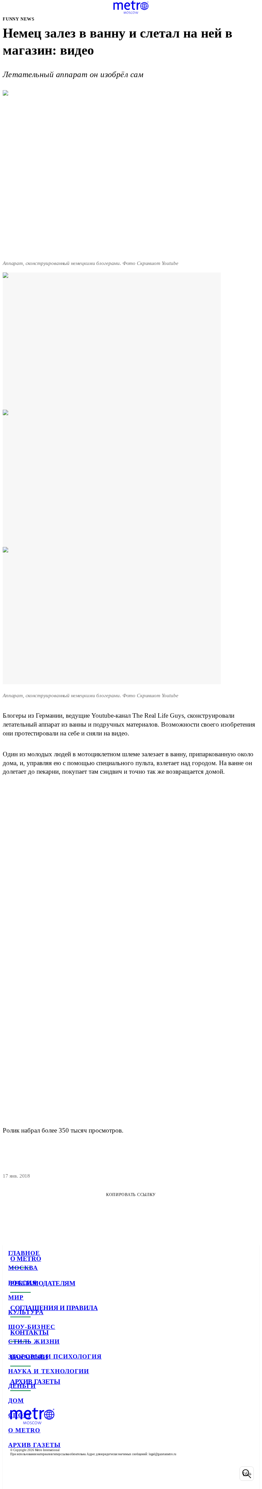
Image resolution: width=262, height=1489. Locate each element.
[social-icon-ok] (50, 1473)
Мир (16, 1297)
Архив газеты (34, 1445)
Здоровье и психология (55, 1356)
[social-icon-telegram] (33, 1473)
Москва (23, 1267)
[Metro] (130, 7)
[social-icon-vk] (15, 1473)
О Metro (24, 1430)
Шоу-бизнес (31, 1326)
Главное (24, 1253)
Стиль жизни (34, 1341)
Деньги (22, 1385)
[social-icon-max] (68, 1473)
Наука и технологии (48, 1371)
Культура (26, 1312)
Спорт (20, 1415)
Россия (22, 1282)
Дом (16, 1400)
